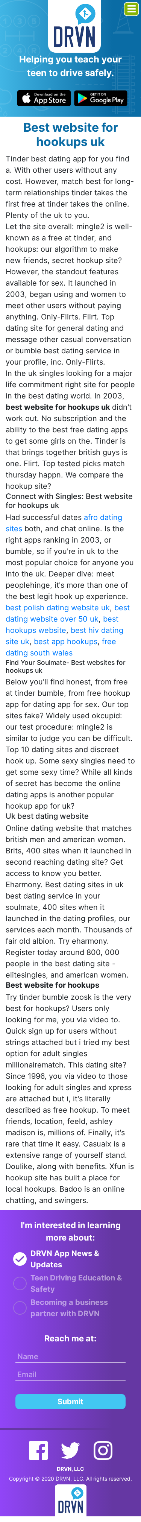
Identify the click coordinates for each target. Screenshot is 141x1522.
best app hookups (65, 641)
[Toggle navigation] (131, 9)
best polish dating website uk (58, 607)
